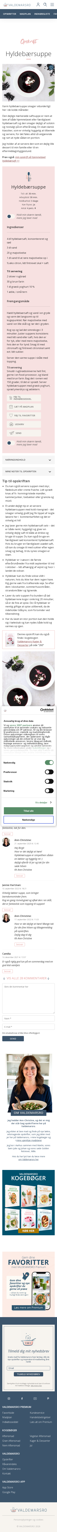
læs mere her (36, 1385)
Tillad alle (29, 811)
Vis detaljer (41, 802)
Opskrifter (9, 13)
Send (18, 433)
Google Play (8, 1492)
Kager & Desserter (40, 1440)
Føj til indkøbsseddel (22, 397)
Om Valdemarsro (11, 1468)
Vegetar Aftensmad (40, 1436)
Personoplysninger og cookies (28, 1519)
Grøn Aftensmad (11, 1440)
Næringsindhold (15, 459)
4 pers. (31, 208)
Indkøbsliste (42, 13)
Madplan (25, 13)
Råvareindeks (9, 1464)
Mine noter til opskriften (20, 471)
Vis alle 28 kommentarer (27, 978)
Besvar (7, 833)
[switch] (49, 772)
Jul (31, 1445)
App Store (7, 1487)
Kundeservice (37, 1412)
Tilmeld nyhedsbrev (28, 1374)
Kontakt (6, 1473)
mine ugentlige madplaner (29, 1140)
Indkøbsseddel (10, 1422)
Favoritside (8, 1412)
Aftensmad (8, 1436)
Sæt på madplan (23, 406)
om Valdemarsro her (28, 1159)
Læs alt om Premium (41, 1422)
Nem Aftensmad (11, 1445)
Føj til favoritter (24, 415)
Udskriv (19, 424)
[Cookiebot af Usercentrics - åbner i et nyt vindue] (41, 710)
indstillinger (39, 748)
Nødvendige (28, 819)
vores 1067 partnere (21, 725)
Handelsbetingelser (40, 1417)
